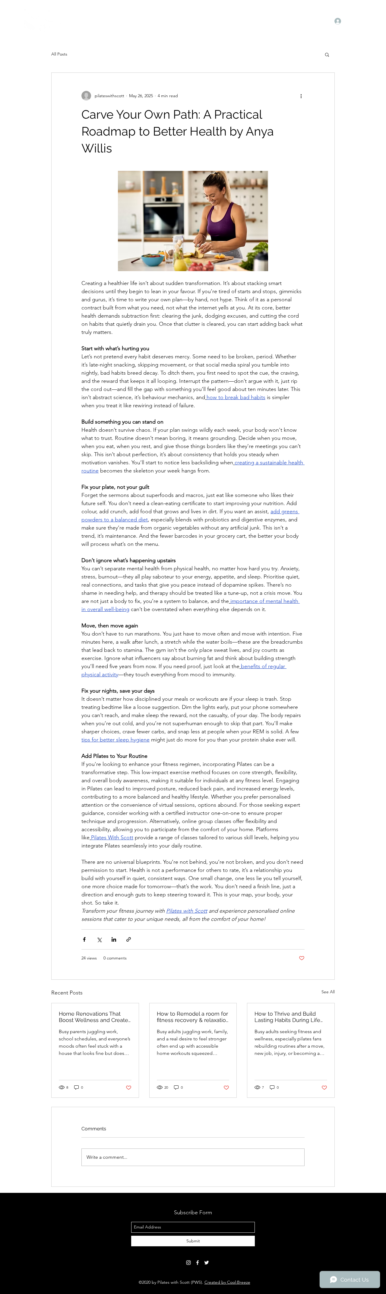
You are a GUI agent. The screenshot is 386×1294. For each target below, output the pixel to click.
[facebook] (198, 1263)
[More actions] (301, 95)
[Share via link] (128, 939)
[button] (327, 54)
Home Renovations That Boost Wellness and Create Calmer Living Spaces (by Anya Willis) (93, 1017)
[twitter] (207, 1263)
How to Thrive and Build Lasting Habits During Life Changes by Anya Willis (287, 1017)
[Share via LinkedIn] (114, 939)
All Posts (59, 54)
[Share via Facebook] (84, 939)
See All (328, 992)
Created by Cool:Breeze (227, 1282)
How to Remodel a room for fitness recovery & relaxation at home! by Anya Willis (193, 1017)
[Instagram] (188, 1263)
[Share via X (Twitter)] (99, 939)
